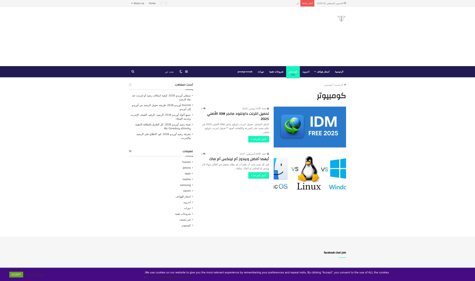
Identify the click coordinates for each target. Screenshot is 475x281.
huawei (186, 161)
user (264, 108)
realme (187, 179)
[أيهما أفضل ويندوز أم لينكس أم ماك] (310, 172)
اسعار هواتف (323, 71)
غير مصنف (185, 219)
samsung (185, 184)
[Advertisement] (200, 36)
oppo (188, 173)
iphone (187, 167)
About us (139, 3)
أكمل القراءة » (258, 139)
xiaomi (187, 190)
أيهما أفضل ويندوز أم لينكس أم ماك (239, 158)
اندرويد (305, 71)
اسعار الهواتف (183, 196)
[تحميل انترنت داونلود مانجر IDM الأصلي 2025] (310, 127)
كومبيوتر (293, 71)
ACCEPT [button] (16, 274)
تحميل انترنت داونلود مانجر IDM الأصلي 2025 (238, 116)
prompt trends (245, 71)
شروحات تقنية (276, 71)
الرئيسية (339, 71)
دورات (261, 71)
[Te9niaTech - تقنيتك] (341, 18)
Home (152, 3)
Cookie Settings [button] (34, 274)
